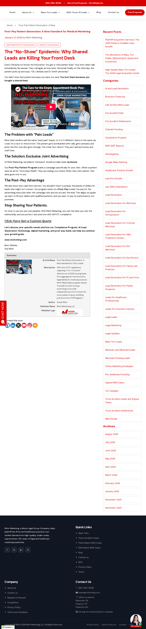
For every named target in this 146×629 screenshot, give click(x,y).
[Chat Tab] (73, 314)
